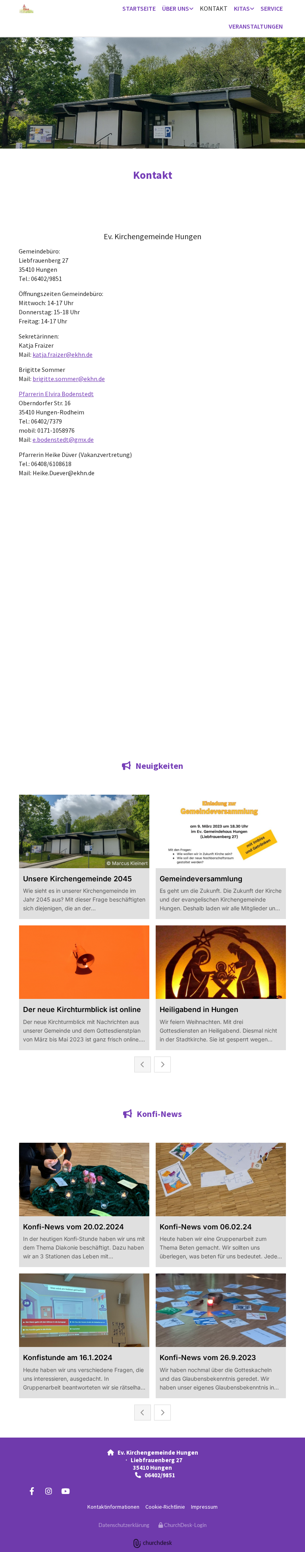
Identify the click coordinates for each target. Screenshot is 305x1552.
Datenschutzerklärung (123, 1525)
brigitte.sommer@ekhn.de (69, 379)
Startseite (139, 8)
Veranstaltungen (256, 26)
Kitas (242, 8)
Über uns (175, 8)
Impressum (204, 1506)
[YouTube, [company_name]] (65, 1491)
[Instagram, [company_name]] (48, 1491)
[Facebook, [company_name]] (32, 1491)
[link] (178, 9)
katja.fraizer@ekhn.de (63, 354)
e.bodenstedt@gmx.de (63, 439)
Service (272, 8)
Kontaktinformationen (113, 1506)
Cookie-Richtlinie (165, 1506)
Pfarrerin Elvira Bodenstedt (56, 394)
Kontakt (214, 8)
